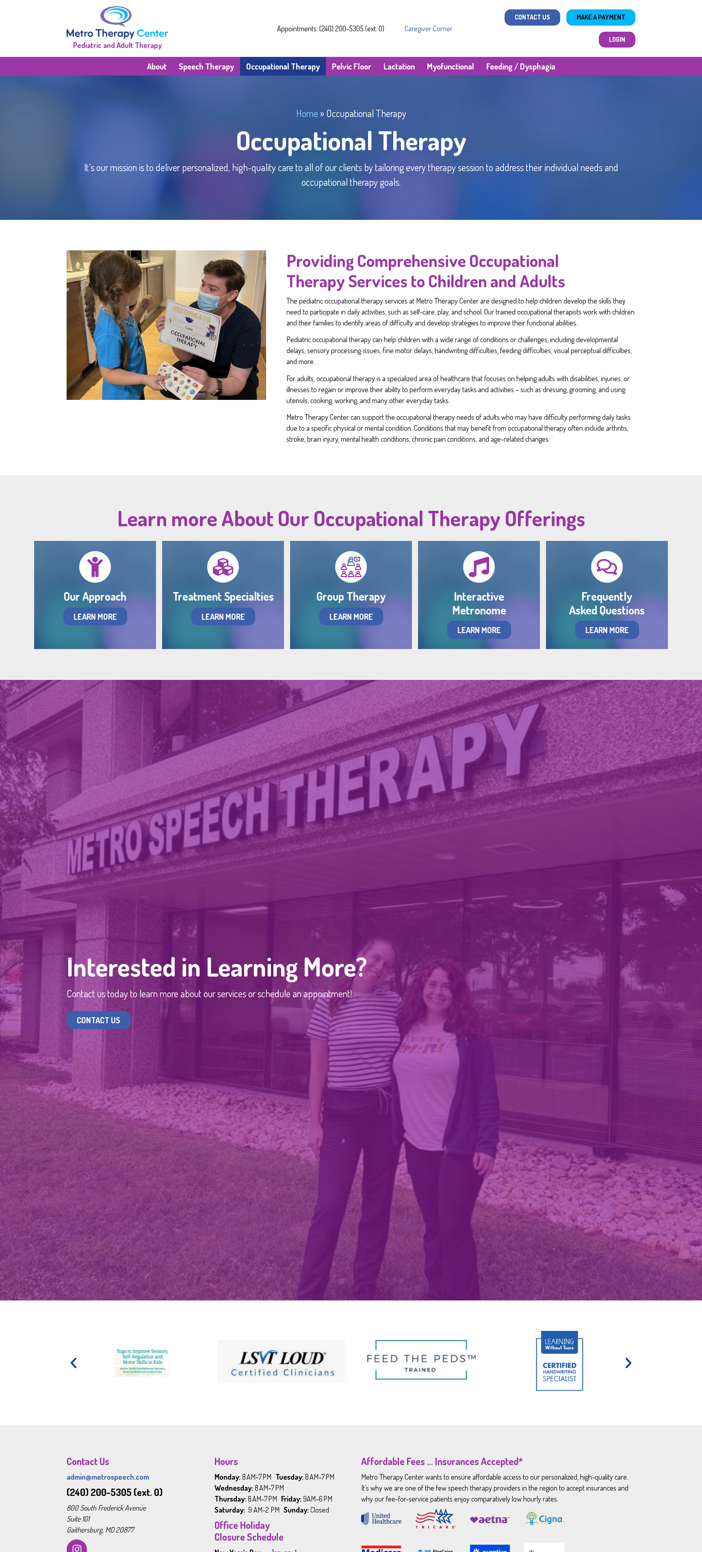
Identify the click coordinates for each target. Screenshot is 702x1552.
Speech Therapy (206, 66)
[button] (73, 1363)
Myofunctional (450, 66)
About (157, 66)
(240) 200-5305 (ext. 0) (114, 1492)
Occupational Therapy (283, 66)
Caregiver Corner (429, 28)
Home (307, 113)
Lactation (399, 66)
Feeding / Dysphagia (520, 66)
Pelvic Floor (351, 66)
